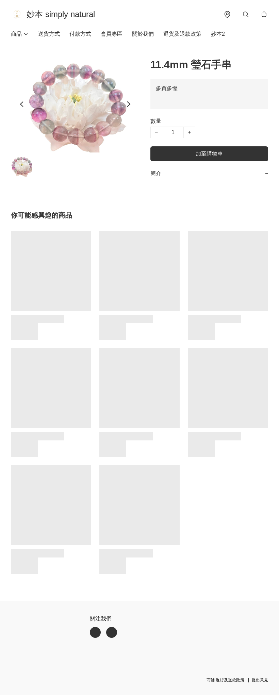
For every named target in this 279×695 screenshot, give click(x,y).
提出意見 (260, 680)
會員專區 (111, 34)
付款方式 (80, 34)
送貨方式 (49, 34)
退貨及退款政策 (182, 34)
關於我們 (143, 34)
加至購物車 (209, 154)
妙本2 (218, 34)
